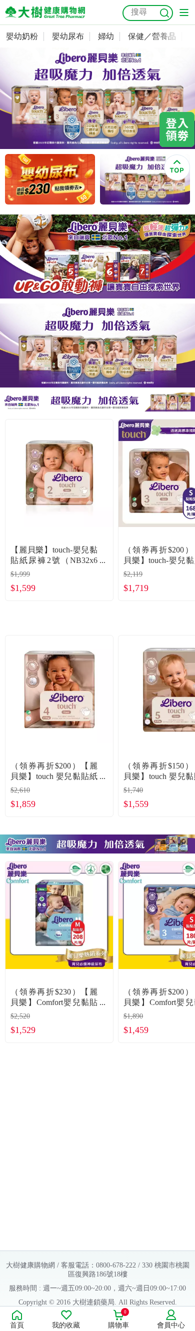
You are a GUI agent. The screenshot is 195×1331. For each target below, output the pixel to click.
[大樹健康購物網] (45, 12)
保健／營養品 (152, 36)
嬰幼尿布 (68, 36)
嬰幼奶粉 (22, 36)
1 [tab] (95, 141)
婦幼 (106, 36)
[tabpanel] (97, 98)
